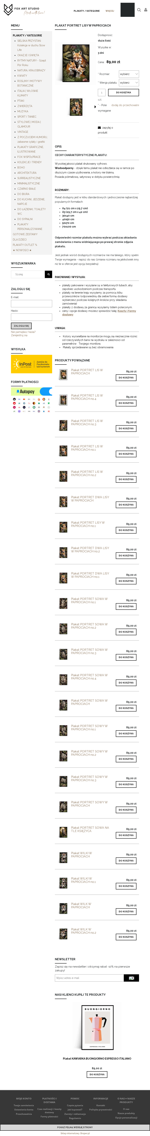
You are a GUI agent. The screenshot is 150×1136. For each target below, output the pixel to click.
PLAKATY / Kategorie (27, 35)
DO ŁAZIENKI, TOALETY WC (31, 211)
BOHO (21, 167)
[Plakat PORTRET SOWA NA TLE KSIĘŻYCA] (63, 832)
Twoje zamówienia (24, 1105)
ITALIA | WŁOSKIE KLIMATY (27, 93)
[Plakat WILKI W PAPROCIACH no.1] (63, 883)
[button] (95, 106)
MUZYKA (22, 111)
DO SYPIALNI (25, 219)
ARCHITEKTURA (26, 172)
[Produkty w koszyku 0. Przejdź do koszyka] (128, 10)
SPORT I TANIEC (26, 116)
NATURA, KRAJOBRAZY (31, 70)
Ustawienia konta (23, 1109)
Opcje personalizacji (126, 1117)
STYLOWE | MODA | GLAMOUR (29, 124)
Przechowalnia (24, 1114)
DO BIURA (23, 194)
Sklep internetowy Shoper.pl (75, 1133)
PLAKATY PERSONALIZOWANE (29, 226)
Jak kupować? (75, 1109)
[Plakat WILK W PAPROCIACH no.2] (63, 934)
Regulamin (75, 1118)
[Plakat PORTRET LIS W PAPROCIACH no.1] (63, 451)
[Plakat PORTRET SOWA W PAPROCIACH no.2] (63, 629)
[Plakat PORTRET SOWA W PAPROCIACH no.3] (63, 654)
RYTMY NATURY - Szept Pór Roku (31, 63)
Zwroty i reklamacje (75, 1114)
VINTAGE (22, 131)
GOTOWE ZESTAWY (25, 234)
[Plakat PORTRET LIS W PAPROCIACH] (63, 375)
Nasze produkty (126, 1113)
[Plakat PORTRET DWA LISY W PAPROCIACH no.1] (63, 578)
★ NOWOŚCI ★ (22, 250)
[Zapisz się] (131, 978)
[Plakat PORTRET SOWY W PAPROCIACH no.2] (63, 756)
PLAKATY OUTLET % (25, 244)
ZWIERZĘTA (24, 106)
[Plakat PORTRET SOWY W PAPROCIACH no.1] (63, 730)
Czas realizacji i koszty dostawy (49, 1110)
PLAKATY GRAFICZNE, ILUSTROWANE (30, 149)
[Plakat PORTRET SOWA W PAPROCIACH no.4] (63, 680)
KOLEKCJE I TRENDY (29, 162)
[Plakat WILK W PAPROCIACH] (63, 908)
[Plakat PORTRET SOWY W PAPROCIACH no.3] (63, 781)
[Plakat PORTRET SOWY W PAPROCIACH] (63, 807)
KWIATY (22, 75)
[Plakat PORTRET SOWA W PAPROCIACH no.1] (63, 603)
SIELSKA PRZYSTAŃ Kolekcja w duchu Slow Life (31, 45)
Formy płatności (49, 1116)
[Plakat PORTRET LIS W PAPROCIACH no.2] (63, 476)
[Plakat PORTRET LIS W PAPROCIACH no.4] (63, 400)
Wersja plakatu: (107, 82)
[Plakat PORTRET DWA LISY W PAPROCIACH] (63, 502)
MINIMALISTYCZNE (28, 183)
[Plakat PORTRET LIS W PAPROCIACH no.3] (63, 425)
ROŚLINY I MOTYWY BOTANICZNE (29, 83)
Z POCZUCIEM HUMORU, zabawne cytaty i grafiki (32, 139)
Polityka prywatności (100, 1109)
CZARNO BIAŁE (26, 188)
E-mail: (15, 297)
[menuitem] (87, 11)
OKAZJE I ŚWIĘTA (28, 55)
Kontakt (100, 1105)
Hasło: (14, 310)
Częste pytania (75, 1105)
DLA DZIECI (20, 239)
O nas (126, 1109)
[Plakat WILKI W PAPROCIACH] (63, 858)
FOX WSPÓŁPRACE (28, 156)
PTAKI (20, 100)
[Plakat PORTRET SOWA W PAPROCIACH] (63, 705)
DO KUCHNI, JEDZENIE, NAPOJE (31, 201)
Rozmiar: (104, 74)
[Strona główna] (24, 10)
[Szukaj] (48, 274)
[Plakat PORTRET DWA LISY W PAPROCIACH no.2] (63, 553)
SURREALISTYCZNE (29, 178)
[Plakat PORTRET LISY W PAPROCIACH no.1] (63, 527)
